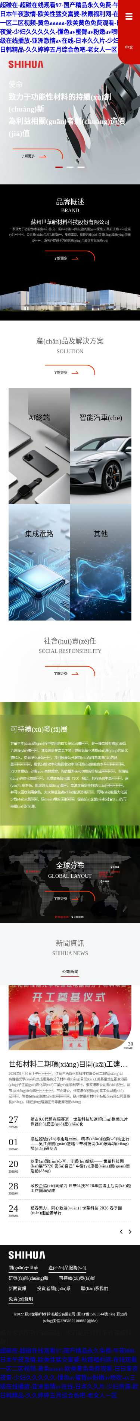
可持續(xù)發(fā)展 (77, 1278)
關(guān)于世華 (23, 1268)
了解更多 (28, 156)
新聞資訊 (18, 1288)
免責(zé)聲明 (21, 1299)
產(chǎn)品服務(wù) (67, 1268)
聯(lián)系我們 (94, 1288)
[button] (121, 1232)
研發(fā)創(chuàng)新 (29, 1278)
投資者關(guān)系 (54, 1288)
